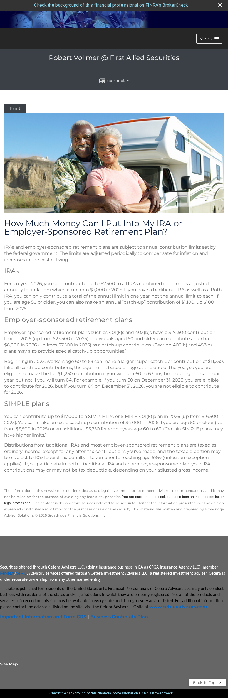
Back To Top (205, 682)
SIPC (21, 573)
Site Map (9, 664)
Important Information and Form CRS (43, 616)
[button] (209, 39)
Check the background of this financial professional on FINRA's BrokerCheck (111, 5)
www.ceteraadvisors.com (178, 606)
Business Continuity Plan (119, 616)
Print (15, 108)
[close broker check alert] (220, 5)
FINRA (7, 573)
